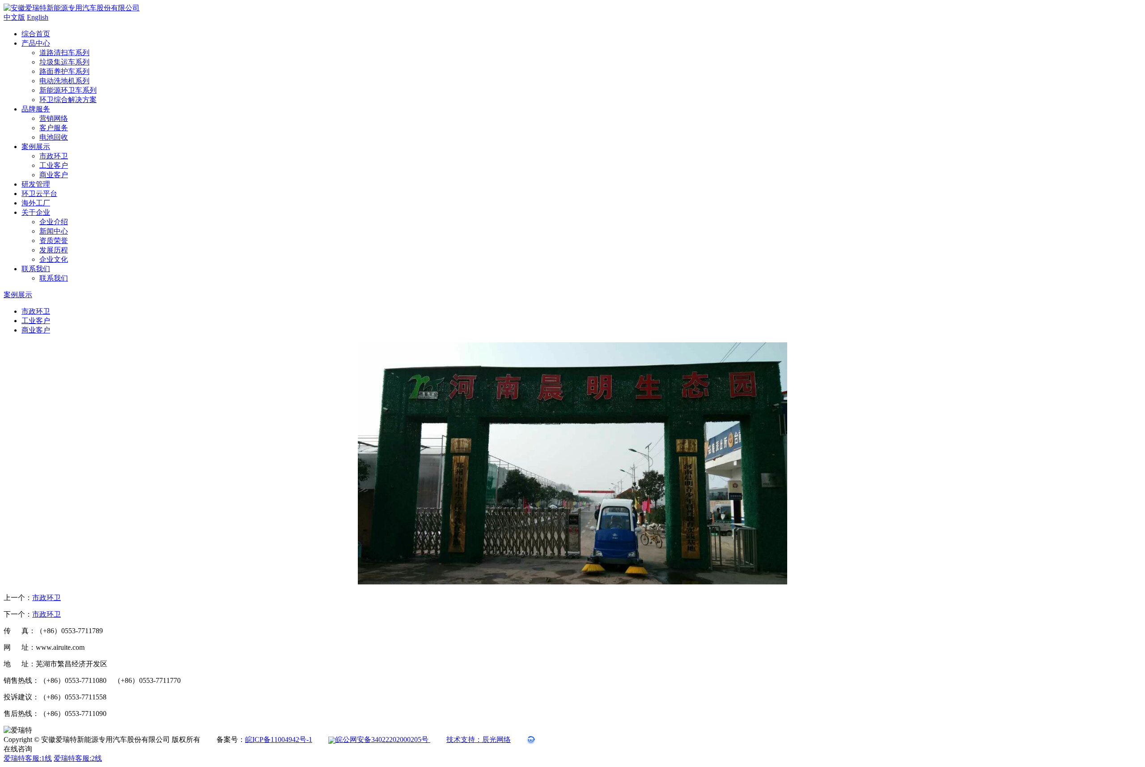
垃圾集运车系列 (64, 62)
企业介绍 (53, 222)
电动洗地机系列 (64, 81)
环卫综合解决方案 (68, 99)
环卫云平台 (39, 193)
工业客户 (53, 165)
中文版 (14, 17)
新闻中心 (53, 231)
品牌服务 (35, 109)
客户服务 (53, 128)
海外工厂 (35, 203)
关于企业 (35, 212)
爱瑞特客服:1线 (28, 758)
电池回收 (53, 137)
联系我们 (35, 269)
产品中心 (35, 43)
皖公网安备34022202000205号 (382, 739)
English (37, 17)
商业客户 (53, 175)
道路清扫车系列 (64, 52)
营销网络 (53, 118)
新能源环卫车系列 (68, 90)
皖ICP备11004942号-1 (278, 739)
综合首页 (35, 34)
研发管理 (35, 184)
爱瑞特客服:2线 (78, 758)
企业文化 (53, 259)
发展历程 (53, 250)
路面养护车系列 (64, 71)
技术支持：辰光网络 (478, 739)
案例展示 (35, 146)
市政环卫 (53, 156)
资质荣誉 (53, 240)
